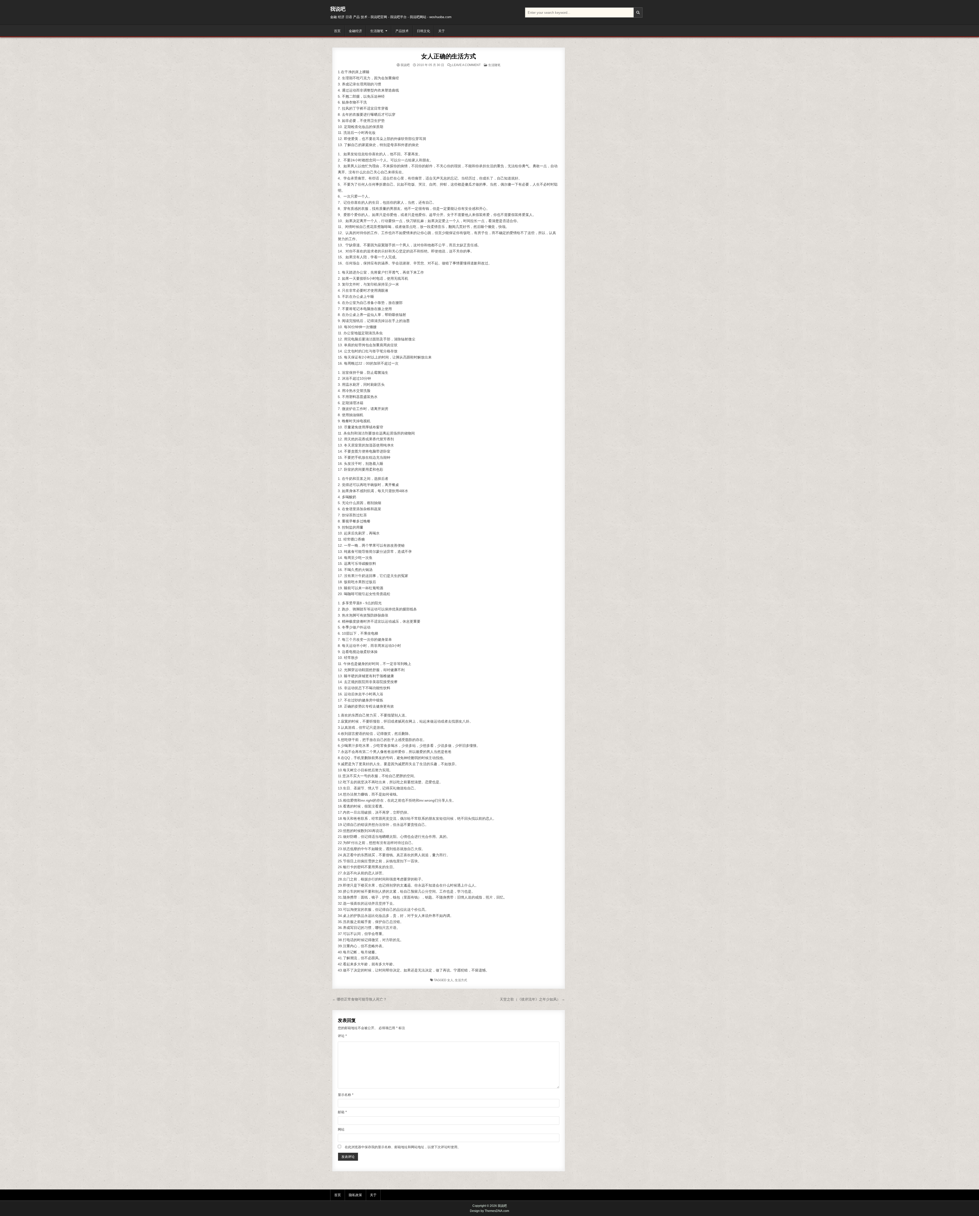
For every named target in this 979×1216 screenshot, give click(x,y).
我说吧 (337, 9)
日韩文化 (423, 31)
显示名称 (345, 1095)
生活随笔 (376, 31)
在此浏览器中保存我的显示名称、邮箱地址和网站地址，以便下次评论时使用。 (403, 1147)
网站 (341, 1129)
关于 (441, 31)
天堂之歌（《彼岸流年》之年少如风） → (532, 999)
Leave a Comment (466, 65)
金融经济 (355, 31)
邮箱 (342, 1112)
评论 (342, 1036)
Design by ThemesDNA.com (489, 1211)
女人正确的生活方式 (448, 56)
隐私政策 (355, 1195)
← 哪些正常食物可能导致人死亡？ (359, 999)
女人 (450, 980)
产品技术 (402, 31)
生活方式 (461, 980)
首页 (337, 31)
